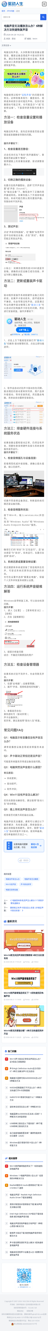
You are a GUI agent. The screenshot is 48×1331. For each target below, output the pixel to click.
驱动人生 (36, 304)
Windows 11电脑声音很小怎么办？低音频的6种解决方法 (26, 1177)
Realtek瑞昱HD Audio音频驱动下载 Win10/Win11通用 (26, 1186)
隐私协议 (20, 1311)
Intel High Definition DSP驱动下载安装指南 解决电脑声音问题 (26, 1215)
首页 (3, 11)
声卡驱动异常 (26, 884)
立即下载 (22, 330)
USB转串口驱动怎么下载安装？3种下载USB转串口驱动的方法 (26, 1124)
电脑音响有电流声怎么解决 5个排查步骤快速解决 (27, 901)
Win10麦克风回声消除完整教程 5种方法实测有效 (24, 957)
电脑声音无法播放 (31, 879)
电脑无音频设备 (12, 889)
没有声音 (26, 94)
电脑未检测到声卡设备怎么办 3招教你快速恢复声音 (26, 1253)
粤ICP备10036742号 (33, 1317)
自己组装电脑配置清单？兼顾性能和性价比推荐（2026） (25, 1134)
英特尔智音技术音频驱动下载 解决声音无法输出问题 (26, 1205)
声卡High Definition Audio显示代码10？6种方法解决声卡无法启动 (25, 1070)
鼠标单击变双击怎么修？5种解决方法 (25, 1106)
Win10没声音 (11, 884)
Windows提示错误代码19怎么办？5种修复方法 (26, 1144)
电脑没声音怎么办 (13, 879)
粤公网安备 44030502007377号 (25, 1324)
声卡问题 (10, 11)
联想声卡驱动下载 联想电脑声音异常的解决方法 (26, 1234)
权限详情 (30, 1311)
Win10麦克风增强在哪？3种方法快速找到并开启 (23, 1032)
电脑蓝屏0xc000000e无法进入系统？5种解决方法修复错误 (26, 1115)
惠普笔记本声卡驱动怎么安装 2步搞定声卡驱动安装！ (26, 909)
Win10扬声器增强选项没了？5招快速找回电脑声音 (23, 994)
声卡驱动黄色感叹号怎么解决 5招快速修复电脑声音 (26, 1244)
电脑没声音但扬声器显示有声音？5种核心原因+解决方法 (26, 1224)
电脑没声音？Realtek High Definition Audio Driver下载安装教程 (25, 1196)
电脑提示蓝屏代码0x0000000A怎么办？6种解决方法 (26, 1079)
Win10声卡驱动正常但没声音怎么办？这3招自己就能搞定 (25, 1060)
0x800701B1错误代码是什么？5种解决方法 (26, 1098)
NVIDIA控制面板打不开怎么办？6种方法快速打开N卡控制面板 (25, 1089)
